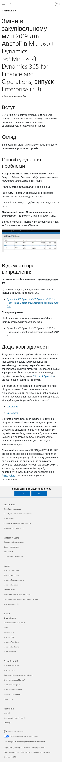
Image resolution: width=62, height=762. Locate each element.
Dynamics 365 (9, 632)
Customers (12, 412)
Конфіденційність (39, 747)
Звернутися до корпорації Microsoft (17, 747)
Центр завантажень (11, 547)
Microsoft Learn (9, 670)
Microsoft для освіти (11, 570)
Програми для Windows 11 (14, 528)
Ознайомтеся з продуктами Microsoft (18, 523)
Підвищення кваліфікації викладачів (17, 594)
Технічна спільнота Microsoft (14, 680)
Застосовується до (15, 96)
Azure (6, 627)
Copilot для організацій (12, 509)
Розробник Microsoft (11, 665)
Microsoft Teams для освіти (14, 580)
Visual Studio (8, 699)
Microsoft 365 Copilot (11, 647)
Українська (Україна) (15, 731)
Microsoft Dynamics (43, 376)
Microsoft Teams (10, 651)
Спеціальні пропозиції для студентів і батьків (21, 599)
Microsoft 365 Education (12, 585)
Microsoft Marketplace (12, 685)
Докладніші (8, 475)
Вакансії (7, 713)
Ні (39, 493)
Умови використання (11, 752)
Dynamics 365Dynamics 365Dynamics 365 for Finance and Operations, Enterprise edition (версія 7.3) (33, 302)
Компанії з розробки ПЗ (12, 694)
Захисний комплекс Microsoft (14, 623)
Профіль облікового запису (14, 542)
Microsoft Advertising (11, 642)
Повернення (8, 552)
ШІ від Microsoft (10, 618)
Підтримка (8, 10)
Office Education (9, 589)
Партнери (12, 406)
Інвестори (7, 723)
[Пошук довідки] (10, 4)
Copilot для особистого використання (18, 514)
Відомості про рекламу (42, 752)
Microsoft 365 (9, 518)
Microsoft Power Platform (13, 689)
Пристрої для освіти (11, 575)
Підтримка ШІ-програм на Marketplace (18, 675)
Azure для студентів (11, 604)
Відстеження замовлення (13, 556)
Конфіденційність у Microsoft (14, 718)
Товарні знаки (26, 752)
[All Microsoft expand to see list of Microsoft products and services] (3, 4)
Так (22, 493)
